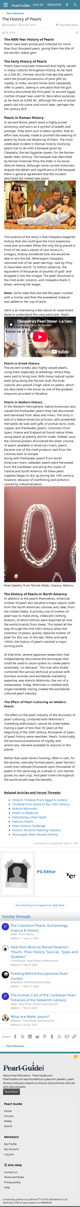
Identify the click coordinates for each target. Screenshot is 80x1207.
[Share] (76, 32)
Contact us (10, 1172)
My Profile (10, 1144)
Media (8, 1121)
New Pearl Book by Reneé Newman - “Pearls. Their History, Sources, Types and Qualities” (44, 952)
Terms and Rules (14, 1177)
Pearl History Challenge (28, 826)
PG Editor (11, 25)
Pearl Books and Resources (42, 960)
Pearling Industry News (37, 982)
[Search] (75, 4)
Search (8, 1126)
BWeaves (16, 1020)
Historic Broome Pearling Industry (36, 830)
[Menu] (5, 5)
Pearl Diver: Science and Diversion (38, 1004)
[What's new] (67, 4)
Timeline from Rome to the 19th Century (41, 804)
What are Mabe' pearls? (30, 1016)
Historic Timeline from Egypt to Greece (39, 800)
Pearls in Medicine (25, 813)
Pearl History (26, 934)
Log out (9, 1154)
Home (8, 1111)
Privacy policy (12, 1182)
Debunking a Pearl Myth (29, 817)
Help (7, 1187)
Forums (9, 1116)
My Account (11, 1149)
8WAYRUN (46, 1202)
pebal (14, 934)
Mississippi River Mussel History (35, 834)
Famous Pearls (22, 821)
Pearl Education (68, 25)
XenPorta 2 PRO (11, 1202)
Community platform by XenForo (35, 1199)
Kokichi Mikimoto (24, 808)
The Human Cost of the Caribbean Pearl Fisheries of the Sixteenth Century (43, 997)
